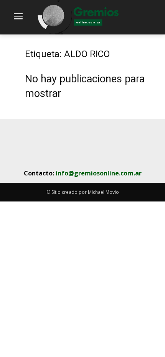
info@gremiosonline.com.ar (99, 173)
